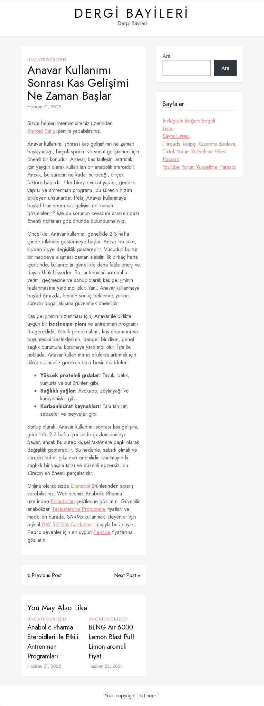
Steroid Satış (41, 131)
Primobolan (63, 501)
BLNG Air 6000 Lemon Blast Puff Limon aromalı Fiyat (111, 642)
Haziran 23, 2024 (106, 666)
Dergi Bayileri (132, 13)
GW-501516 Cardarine (67, 524)
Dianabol (80, 486)
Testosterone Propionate (79, 509)
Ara (166, 56)
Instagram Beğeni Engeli (189, 120)
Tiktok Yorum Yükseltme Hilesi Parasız (194, 155)
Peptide (101, 532)
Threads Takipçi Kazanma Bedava (199, 144)
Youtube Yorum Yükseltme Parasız (199, 167)
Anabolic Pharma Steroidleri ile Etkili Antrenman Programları (52, 642)
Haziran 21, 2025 (44, 107)
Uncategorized (46, 60)
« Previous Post (44, 575)
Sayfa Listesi (176, 136)
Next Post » (127, 575)
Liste (168, 128)
